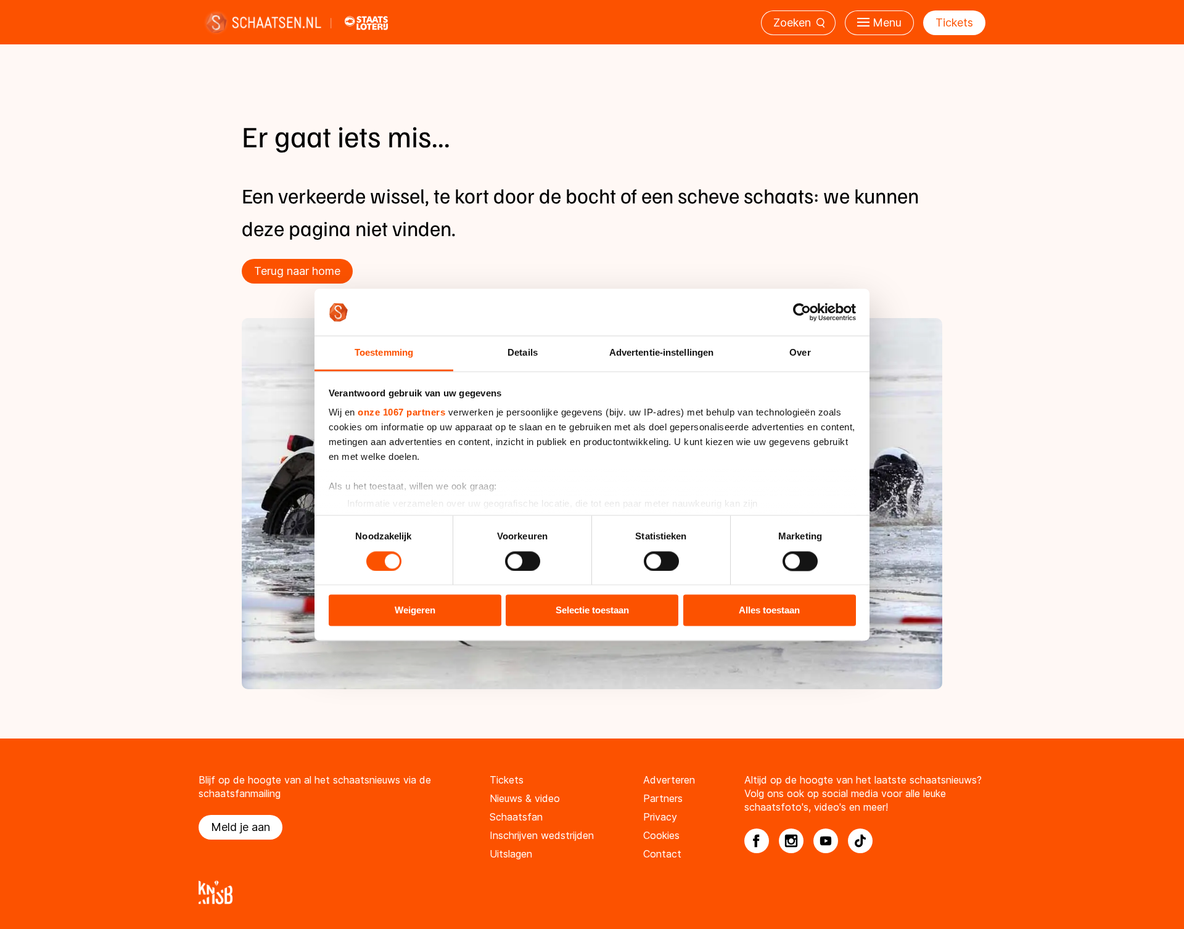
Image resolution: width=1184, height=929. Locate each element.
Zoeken (792, 22)
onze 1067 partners (401, 412)
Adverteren (669, 780)
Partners (663, 798)
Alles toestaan (769, 610)
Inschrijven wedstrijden (542, 835)
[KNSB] (592, 892)
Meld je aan (240, 827)
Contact (662, 854)
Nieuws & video (525, 798)
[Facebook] (756, 841)
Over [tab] (799, 353)
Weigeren (415, 610)
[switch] (522, 561)
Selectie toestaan (592, 610)
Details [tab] (523, 353)
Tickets (954, 22)
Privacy (660, 817)
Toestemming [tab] (384, 353)
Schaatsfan (516, 817)
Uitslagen (511, 854)
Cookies (661, 835)
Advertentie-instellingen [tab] (661, 353)
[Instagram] (791, 841)
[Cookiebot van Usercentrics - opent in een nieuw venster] (802, 312)
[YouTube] (825, 841)
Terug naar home (297, 270)
